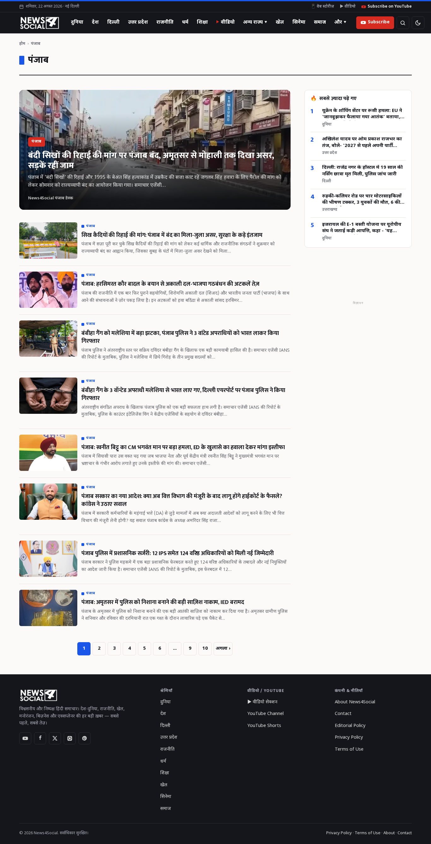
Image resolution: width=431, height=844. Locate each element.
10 (205, 649)
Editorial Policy (350, 726)
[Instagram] (70, 738)
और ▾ (340, 22)
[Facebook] (40, 738)
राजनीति (165, 22)
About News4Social (355, 702)
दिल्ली (113, 22)
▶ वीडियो (348, 6)
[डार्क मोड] (418, 22)
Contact (343, 714)
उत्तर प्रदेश (138, 22)
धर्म (185, 22)
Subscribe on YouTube (390, 6)
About (389, 833)
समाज (320, 22)
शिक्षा (202, 22)
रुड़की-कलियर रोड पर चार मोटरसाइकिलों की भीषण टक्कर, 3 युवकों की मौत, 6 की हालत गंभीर (362, 199)
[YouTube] (25, 738)
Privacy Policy (349, 738)
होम (22, 43)
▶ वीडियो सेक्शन (262, 702)
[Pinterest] (85, 738)
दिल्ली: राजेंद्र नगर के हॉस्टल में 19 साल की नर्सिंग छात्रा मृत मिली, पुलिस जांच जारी (362, 171)
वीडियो (228, 22)
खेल (280, 22)
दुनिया (77, 22)
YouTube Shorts (264, 726)
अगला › (223, 649)
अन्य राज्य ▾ (255, 22)
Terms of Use (349, 750)
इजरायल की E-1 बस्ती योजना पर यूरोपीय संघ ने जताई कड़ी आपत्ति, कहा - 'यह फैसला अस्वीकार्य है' (361, 228)
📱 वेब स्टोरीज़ (322, 6)
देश (95, 22)
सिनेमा (298, 22)
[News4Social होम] (39, 22)
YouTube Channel (265, 714)
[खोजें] (403, 22)
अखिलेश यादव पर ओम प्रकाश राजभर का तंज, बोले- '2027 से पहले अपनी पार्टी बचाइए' (362, 143)
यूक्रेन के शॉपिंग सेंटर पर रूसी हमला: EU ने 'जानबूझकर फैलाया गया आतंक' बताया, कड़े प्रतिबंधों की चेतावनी (362, 114)
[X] (55, 738)
